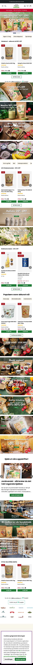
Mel (14, 163)
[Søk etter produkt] (5, 6)
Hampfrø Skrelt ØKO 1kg (24, 580)
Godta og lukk (20, 659)
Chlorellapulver (18, 36)
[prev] (1, 476)
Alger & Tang (7, 36)
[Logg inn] (24, 6)
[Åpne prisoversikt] (9, 71)
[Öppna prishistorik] (9, 588)
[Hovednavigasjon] (2, 6)
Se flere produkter (16, 335)
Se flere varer (16, 77)
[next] (31, 476)
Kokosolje (6, 299)
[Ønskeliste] (27, 6)
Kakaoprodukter (23, 163)
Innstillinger (9, 659)
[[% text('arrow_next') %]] (30, 57)
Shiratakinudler (16, 299)
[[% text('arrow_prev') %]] (2, 57)
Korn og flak (6, 163)
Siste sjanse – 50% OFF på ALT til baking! (16, 10)
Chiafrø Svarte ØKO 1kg (8, 580)
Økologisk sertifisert (16, 1)
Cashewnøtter (28, 299)
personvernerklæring (10, 656)
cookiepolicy (21, 656)
